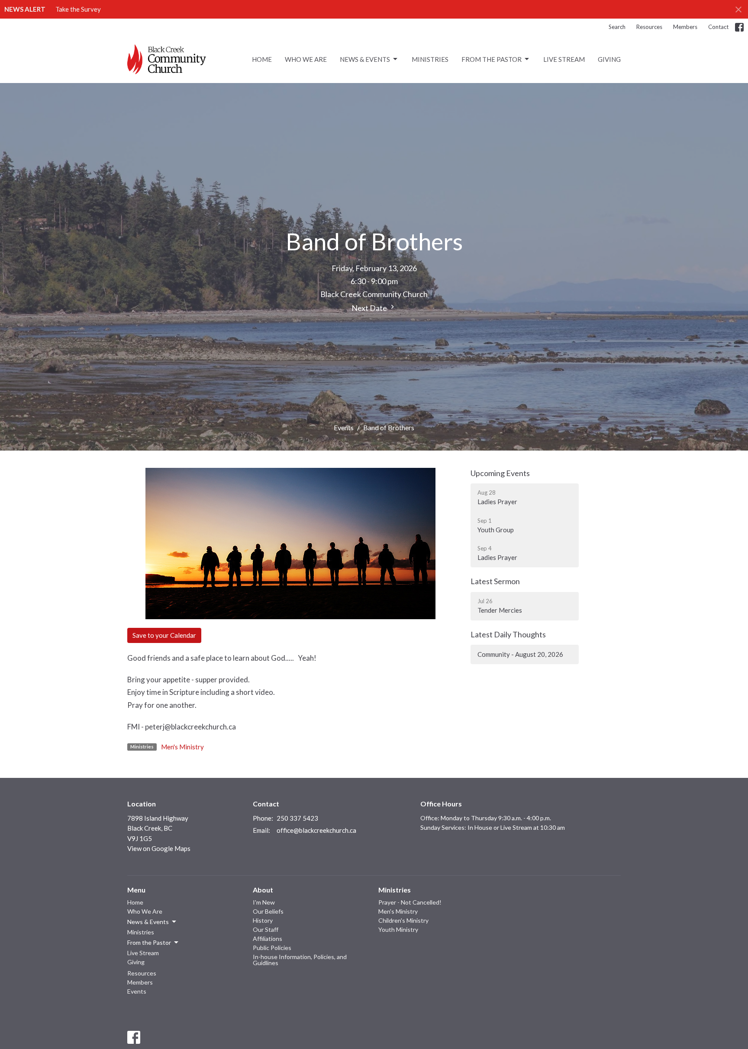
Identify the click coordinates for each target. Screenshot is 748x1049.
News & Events (365, 59)
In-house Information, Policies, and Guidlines (300, 959)
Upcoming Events (500, 473)
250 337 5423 (297, 818)
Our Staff (265, 929)
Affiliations (267, 938)
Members (685, 26)
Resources (649, 26)
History (263, 920)
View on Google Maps (158, 848)
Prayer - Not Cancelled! (410, 902)
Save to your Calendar (164, 635)
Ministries (430, 59)
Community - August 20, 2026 (520, 654)
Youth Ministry (398, 929)
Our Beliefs (268, 911)
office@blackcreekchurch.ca (316, 830)
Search (617, 26)
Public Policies (272, 947)
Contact (718, 26)
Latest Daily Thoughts (508, 634)
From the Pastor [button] (149, 942)
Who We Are (306, 59)
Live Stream (564, 59)
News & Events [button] (148, 921)
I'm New (264, 902)
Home (262, 59)
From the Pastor (491, 59)
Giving (609, 59)
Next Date (369, 308)
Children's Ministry (403, 920)
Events (344, 427)
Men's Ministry (182, 747)
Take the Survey (78, 9)
